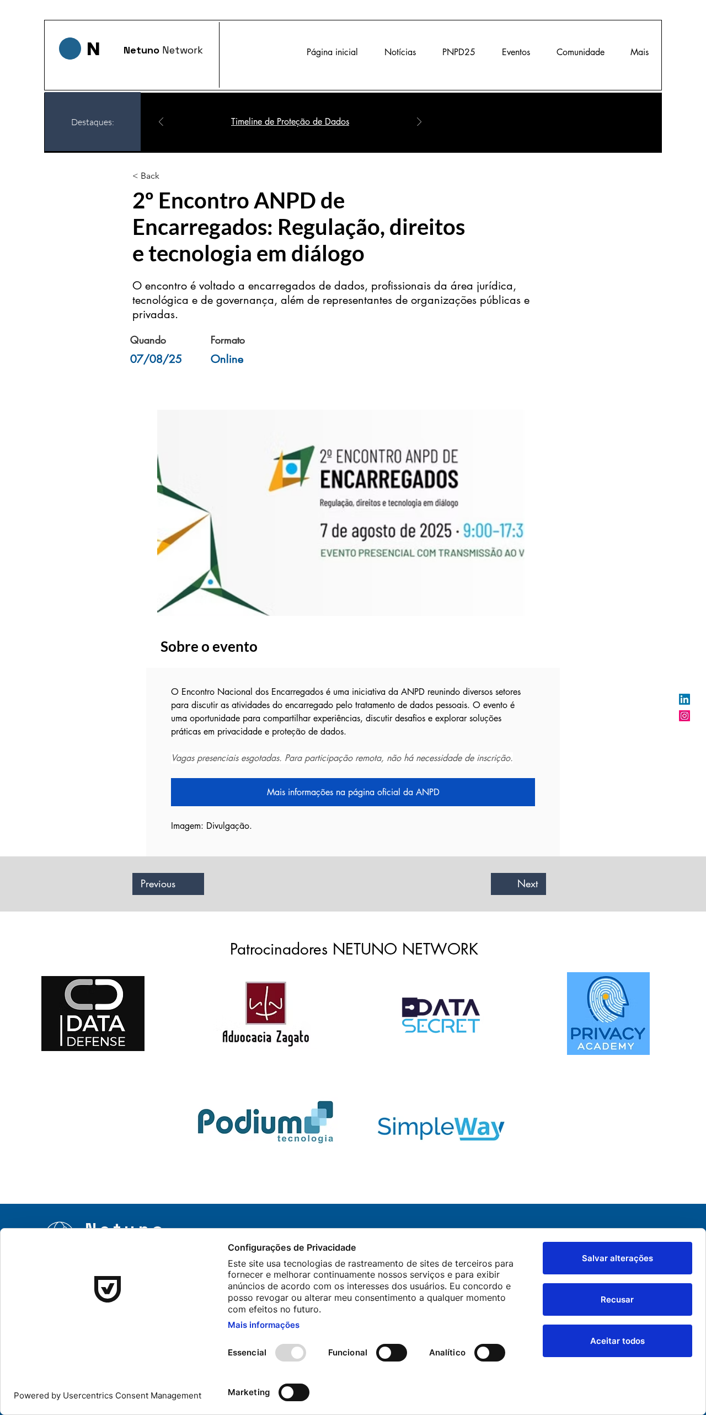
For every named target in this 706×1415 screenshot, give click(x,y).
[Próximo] (419, 122)
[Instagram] (684, 715)
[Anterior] (161, 122)
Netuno (143, 50)
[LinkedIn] (684, 699)
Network (182, 50)
